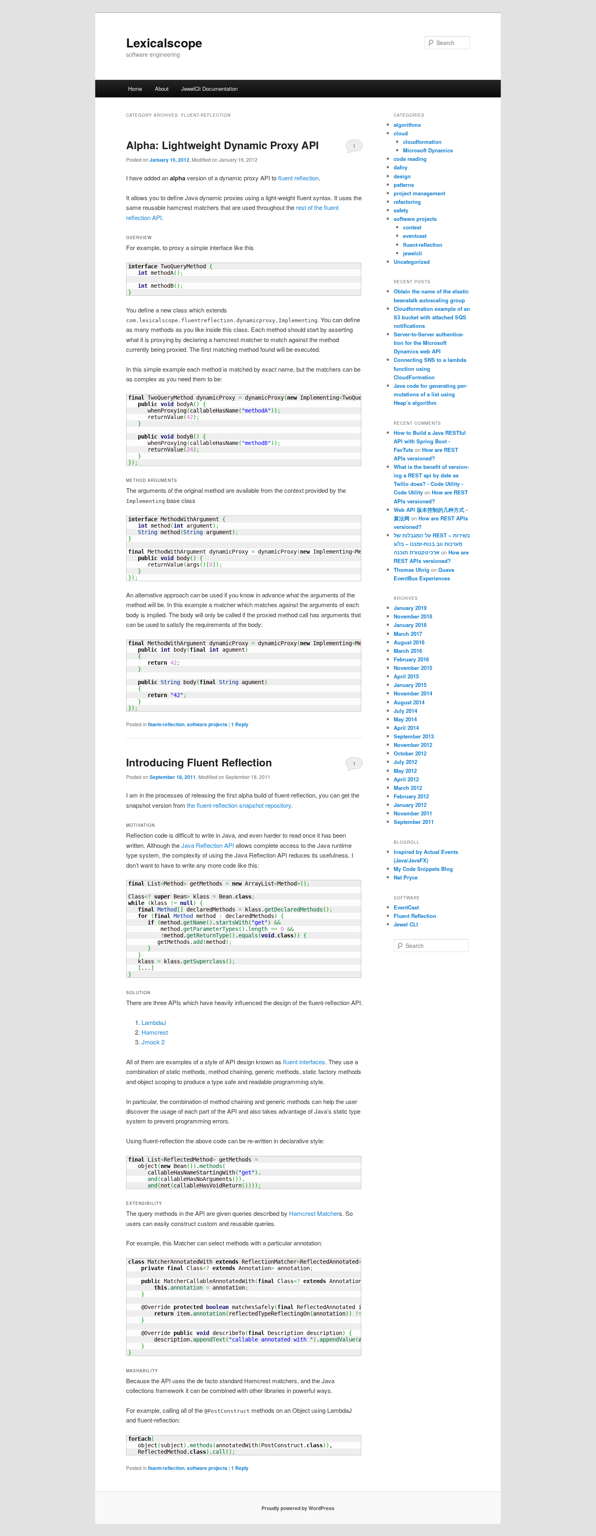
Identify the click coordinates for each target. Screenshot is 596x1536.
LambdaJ (153, 1022)
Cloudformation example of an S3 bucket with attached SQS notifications (432, 317)
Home (135, 88)
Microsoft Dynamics (428, 150)
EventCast (406, 907)
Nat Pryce (406, 877)
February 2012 (411, 796)
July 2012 (405, 762)
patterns (404, 184)
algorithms (407, 124)
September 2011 (414, 822)
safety (401, 210)
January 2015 (410, 685)
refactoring (407, 201)
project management (419, 193)
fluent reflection (298, 177)
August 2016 (409, 642)
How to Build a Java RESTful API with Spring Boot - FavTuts (430, 441)
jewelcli (412, 253)
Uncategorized (412, 261)
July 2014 (405, 711)
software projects (207, 724)
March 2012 (408, 788)
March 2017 (408, 634)
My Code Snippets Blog (423, 869)
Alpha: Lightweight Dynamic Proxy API (222, 144)
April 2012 (406, 779)
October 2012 (410, 753)
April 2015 (406, 676)
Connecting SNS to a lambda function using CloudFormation (430, 368)
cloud (401, 133)
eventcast (415, 236)
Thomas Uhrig (411, 569)
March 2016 (408, 651)
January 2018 (410, 625)
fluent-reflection (166, 724)
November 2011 (413, 813)
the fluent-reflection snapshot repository (239, 805)
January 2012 (410, 805)
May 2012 (405, 770)
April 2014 (406, 728)
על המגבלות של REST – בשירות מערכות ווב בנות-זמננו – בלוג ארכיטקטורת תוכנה (432, 543)
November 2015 (413, 668)
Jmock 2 (153, 1042)
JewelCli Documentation (209, 88)
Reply (240, 724)
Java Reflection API (207, 845)
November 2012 (413, 745)
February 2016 (411, 659)
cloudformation (422, 141)
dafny (400, 167)
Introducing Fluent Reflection (199, 762)
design (402, 176)
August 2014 (409, 702)
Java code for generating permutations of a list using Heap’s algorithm (430, 394)
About (162, 88)
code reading (410, 159)
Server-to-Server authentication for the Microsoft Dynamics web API (428, 342)
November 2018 (413, 616)
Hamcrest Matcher (314, 1213)
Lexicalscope (164, 42)
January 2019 (410, 608)
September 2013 (414, 736)
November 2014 (413, 693)
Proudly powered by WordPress (298, 1508)
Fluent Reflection (415, 916)
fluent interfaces (304, 1061)
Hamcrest (154, 1032)
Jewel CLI (406, 924)
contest (412, 227)
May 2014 (405, 719)
